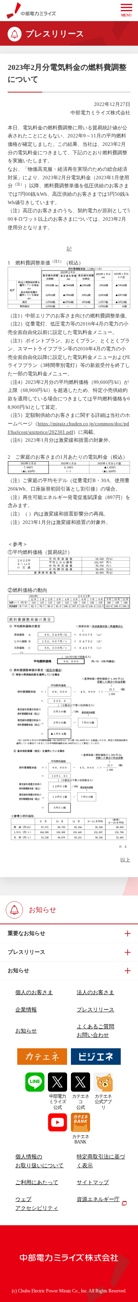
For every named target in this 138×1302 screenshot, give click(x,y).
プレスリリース (95, 1010)
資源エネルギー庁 (98, 1199)
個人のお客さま (34, 992)
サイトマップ (93, 1182)
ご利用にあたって (36, 1182)
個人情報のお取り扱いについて (39, 1161)
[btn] (69, 933)
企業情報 (26, 1010)
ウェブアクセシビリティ (36, 1203)
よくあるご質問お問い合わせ (95, 1031)
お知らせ (26, 1031)
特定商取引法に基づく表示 (101, 1161)
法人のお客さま (95, 992)
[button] (126, 10)
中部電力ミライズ (31, 10)
